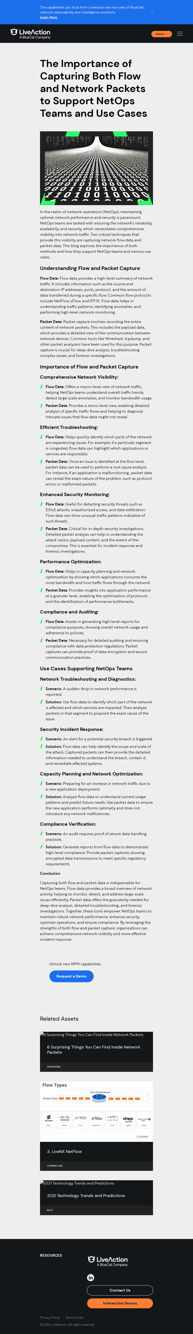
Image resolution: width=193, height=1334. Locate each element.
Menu (179, 33)
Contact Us (120, 1290)
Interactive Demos (120, 1303)
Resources (51, 1255)
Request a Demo (71, 976)
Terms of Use (74, 1317)
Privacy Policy (50, 1317)
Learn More (48, 17)
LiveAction (30, 34)
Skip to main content (20, 5)
